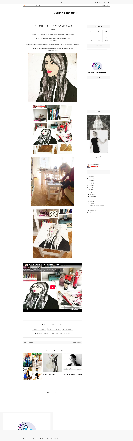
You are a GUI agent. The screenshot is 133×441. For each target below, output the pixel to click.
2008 (90, 176)
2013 (90, 187)
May (91, 199)
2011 (90, 183)
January (92, 194)
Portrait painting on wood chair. (97, 205)
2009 (90, 178)
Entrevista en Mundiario (72, 374)
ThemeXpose (36, 438)
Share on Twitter (55, 329)
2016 (90, 212)
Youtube (58, 2)
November (92, 208)
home (53, 333)
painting (57, 333)
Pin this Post (68, 329)
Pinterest (106, 40)
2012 (90, 185)
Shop (51, 2)
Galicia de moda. (49, 374)
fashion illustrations (47, 333)
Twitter (90, 40)
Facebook (91, 34)
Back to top (105, 439)
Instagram (73, 2)
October (92, 203)
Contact (80, 2)
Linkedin (98, 40)
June (91, 201)
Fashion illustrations (41, 2)
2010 (90, 180)
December (92, 210)
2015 (90, 192)
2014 (90, 189)
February (92, 196)
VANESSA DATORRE (65, 333)
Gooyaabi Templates (52, 438)
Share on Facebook (39, 329)
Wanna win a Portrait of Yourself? (31, 383)
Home (24, 2)
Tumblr (65, 2)
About (30, 2)
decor (40, 333)
